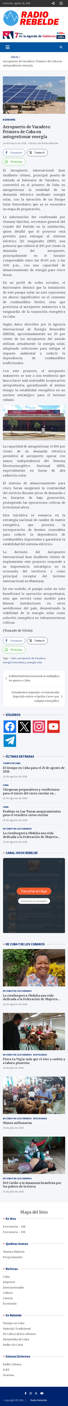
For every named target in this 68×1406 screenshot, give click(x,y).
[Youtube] (42, 1393)
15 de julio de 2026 (13, 1191)
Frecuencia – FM (14, 1232)
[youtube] (53, 726)
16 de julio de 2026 (13, 1127)
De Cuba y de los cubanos (17, 828)
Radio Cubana (12, 1364)
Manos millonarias (17, 1123)
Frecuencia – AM (14, 1226)
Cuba (5, 785)
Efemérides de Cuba (16, 1339)
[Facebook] (10, 726)
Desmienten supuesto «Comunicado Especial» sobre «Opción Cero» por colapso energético (35, 697)
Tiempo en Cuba (11, 763)
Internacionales (13, 1287)
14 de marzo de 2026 (14, 143)
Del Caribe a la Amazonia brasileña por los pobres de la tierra (32, 1184)
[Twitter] (24, 726)
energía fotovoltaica (14, 662)
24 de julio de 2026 (13, 1067)
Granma (8, 1375)
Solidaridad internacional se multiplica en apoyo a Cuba (34, 678)
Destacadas (40, 1054)
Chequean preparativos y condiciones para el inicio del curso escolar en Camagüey (31, 793)
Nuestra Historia (13, 1251)
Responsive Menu (53, 3)
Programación (12, 1257)
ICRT (6, 1369)
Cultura (8, 1293)
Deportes (9, 1282)
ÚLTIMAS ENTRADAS (20, 756)
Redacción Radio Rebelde (43, 143)
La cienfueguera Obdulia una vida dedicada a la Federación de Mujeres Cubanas (30, 836)
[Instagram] (39, 726)
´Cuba (12, 658)
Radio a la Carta (13, 1344)
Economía (9, 119)
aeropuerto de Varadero (31, 658)
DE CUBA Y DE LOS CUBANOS (25, 944)
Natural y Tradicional (17, 1328)
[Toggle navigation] (7, 47)
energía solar (34, 662)
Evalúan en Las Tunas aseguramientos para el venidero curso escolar (32, 813)
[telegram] (10, 740)
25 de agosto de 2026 (15, 776)
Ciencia (8, 1298)
